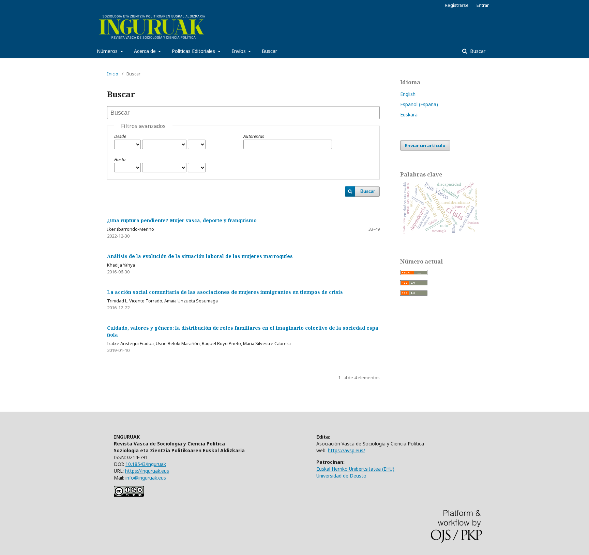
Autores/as (253, 136)
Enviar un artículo (425, 145)
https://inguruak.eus (147, 471)
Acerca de (145, 51)
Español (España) (419, 104)
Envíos (239, 51)
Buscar (269, 51)
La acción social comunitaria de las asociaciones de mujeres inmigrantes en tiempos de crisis (225, 292)
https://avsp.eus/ (346, 450)
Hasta (119, 159)
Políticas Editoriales (194, 51)
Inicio (112, 74)
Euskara (409, 114)
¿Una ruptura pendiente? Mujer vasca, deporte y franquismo (182, 220)
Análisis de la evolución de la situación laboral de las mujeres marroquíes (200, 256)
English (408, 94)
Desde (120, 136)
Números (108, 51)
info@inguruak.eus (145, 477)
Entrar (483, 5)
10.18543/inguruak (145, 464)
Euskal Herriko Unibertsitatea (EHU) (355, 469)
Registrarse (457, 5)
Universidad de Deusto (341, 475)
